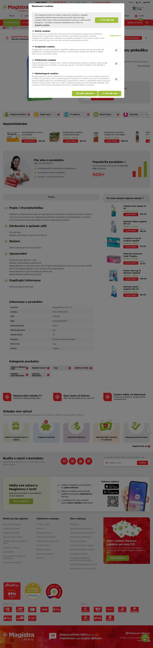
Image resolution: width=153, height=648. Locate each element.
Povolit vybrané (85, 93)
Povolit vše (107, 20)
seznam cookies (42, 25)
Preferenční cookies (45, 60)
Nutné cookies (42, 31)
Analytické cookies (45, 47)
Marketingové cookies (46, 74)
